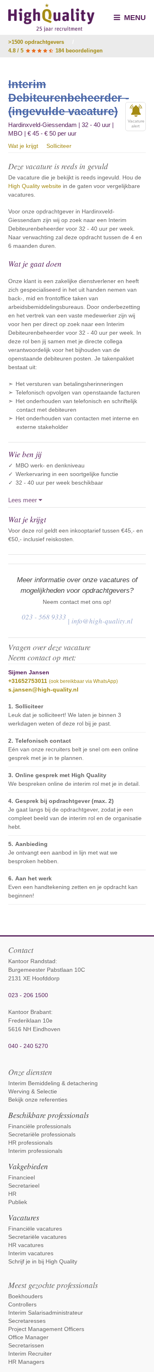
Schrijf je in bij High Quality (42, 1261)
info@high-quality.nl (102, 621)
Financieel (21, 1177)
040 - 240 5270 (28, 1046)
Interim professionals (35, 1150)
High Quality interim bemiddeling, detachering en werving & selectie (51, 17)
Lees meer (23, 500)
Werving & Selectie (32, 1091)
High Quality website (34, 186)
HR (12, 1194)
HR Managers (26, 1361)
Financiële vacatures (35, 1228)
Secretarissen (26, 1345)
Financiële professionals (39, 1126)
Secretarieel (23, 1185)
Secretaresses (27, 1321)
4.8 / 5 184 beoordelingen (55, 51)
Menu (134, 18)
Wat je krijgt (23, 146)
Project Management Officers (46, 1329)
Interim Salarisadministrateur (45, 1312)
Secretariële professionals (42, 1134)
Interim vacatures (30, 1253)
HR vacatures (26, 1245)
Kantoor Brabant (29, 1012)
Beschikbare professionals (48, 1115)
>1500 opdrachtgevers (36, 42)
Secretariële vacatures (37, 1237)
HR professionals (30, 1142)
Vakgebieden (28, 1166)
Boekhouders (25, 1296)
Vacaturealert (136, 123)
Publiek (17, 1202)
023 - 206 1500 (28, 995)
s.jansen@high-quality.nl (43, 689)
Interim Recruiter (30, 1353)
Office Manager (28, 1337)
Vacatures (23, 1217)
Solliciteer (58, 146)
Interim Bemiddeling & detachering (53, 1083)
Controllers (22, 1304)
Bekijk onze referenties (37, 1099)
